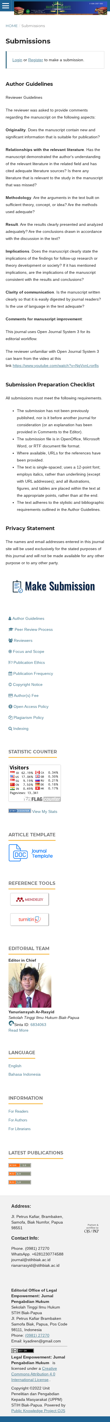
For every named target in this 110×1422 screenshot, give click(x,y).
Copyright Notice (28, 684)
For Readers (18, 1111)
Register (35, 60)
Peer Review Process (34, 629)
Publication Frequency (33, 673)
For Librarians (19, 1129)
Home (12, 25)
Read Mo (16, 1030)
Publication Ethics (29, 662)
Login (17, 60)
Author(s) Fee (26, 695)
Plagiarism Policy (29, 717)
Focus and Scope (28, 651)
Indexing (20, 728)
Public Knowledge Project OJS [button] (38, 1410)
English (14, 1066)
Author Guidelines (28, 618)
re (26, 1030)
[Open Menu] (5, 5)
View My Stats (44, 811)
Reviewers (23, 640)
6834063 (38, 1024)
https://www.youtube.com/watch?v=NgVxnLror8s (56, 365)
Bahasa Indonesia (24, 1074)
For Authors (17, 1120)
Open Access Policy (31, 706)
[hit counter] (19, 811)
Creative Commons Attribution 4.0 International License (34, 1374)
